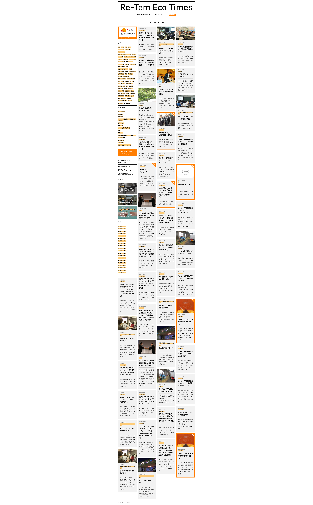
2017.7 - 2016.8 (122, 250)
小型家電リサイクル (123, 166)
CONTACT (172, 15)
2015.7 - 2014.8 (122, 255)
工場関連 (120, 114)
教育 (119, 81)
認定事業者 (121, 96)
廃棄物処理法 (126, 76)
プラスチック (132, 59)
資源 (132, 96)
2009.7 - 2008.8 (122, 270)
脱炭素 (123, 93)
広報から (120, 133)
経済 (119, 93)
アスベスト (121, 49)
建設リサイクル (122, 78)
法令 (119, 83)
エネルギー (127, 49)
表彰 (119, 130)
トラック (134, 54)
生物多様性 (121, 91)
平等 (126, 74)
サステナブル (121, 52)
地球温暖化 (121, 71)
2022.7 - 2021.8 (122, 238)
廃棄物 (120, 76)
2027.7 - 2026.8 (122, 226)
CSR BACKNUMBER (143, 15)
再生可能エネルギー (123, 69)
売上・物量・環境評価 (124, 128)
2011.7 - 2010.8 (122, 265)
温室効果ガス (129, 83)
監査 (132, 91)
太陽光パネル (132, 71)
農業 (119, 98)
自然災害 (132, 93)
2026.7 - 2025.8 (122, 228)
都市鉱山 (123, 98)
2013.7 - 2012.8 (122, 260)
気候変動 (127, 81)
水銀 (133, 81)
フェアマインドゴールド (130, 57)
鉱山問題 (129, 98)
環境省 (125, 88)
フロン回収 (125, 59)
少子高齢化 (121, 74)
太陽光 (126, 71)
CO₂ (119, 47)
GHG (122, 47)
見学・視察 (121, 123)
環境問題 (131, 86)
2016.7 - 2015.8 (122, 253)
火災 (124, 86)
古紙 (130, 69)
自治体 (127, 93)
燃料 (127, 86)
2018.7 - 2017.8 (122, 248)
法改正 (123, 83)
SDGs (129, 47)
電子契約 (120, 103)
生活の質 (130, 88)
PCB (126, 47)
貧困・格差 (127, 96)
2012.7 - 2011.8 (122, 263)
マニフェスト (129, 61)
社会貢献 (120, 125)
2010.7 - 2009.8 (122, 267)
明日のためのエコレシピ (124, 145)
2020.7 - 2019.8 (122, 243)
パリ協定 (120, 57)
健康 (127, 66)
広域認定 (130, 74)
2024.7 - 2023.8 (122, 233)
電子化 (130, 100)
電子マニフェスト (122, 100)
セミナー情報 (121, 137)
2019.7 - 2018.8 (122, 245)
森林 (122, 81)
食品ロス (128, 103)
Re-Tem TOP (159, 15)
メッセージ (121, 142)
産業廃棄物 (127, 91)
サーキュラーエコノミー (124, 54)
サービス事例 (121, 111)
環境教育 (120, 88)
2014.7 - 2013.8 (122, 258)
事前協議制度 (121, 66)
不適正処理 (133, 64)
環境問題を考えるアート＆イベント (127, 135)
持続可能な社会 (131, 78)
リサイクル (121, 64)
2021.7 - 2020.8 (122, 241)
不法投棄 (127, 64)
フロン (120, 59)
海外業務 (120, 116)
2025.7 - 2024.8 (122, 231)
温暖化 (120, 86)
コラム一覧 (121, 140)
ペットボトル (121, 61)
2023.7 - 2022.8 (122, 236)
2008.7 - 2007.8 (122, 272)
